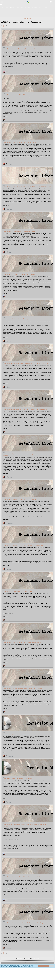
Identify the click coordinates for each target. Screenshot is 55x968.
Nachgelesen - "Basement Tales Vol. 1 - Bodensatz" (19, 94)
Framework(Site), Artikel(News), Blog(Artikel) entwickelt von (27, 962)
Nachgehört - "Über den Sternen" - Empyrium (17, 778)
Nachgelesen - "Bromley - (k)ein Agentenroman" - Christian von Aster (25, 363)
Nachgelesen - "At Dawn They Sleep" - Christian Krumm (21, 49)
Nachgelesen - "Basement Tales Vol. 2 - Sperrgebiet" (19, 142)
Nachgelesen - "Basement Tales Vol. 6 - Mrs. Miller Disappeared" (23, 545)
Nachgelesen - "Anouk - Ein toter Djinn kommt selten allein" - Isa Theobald (24, 825)
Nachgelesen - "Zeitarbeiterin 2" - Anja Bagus (18, 319)
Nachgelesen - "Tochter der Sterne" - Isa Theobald (19, 274)
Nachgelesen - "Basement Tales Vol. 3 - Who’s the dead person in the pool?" (27, 186)
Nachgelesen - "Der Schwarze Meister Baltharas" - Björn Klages (23, 923)
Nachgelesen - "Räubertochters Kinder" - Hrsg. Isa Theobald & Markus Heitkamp (25, 454)
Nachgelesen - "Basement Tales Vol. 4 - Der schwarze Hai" (21, 877)
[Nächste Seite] (7, 26)
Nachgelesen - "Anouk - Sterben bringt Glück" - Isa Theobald (22, 688)
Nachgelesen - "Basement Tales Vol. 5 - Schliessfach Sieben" (22, 642)
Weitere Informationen (43, 965)
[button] (27, 4)
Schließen (52, 965)
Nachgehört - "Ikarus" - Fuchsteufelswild (16, 734)
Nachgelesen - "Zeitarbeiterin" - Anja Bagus (17, 591)
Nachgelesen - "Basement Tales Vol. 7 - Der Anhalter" (20, 499)
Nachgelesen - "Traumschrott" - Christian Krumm (19, 231)
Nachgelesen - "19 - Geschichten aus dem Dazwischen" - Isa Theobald (25, 409)
